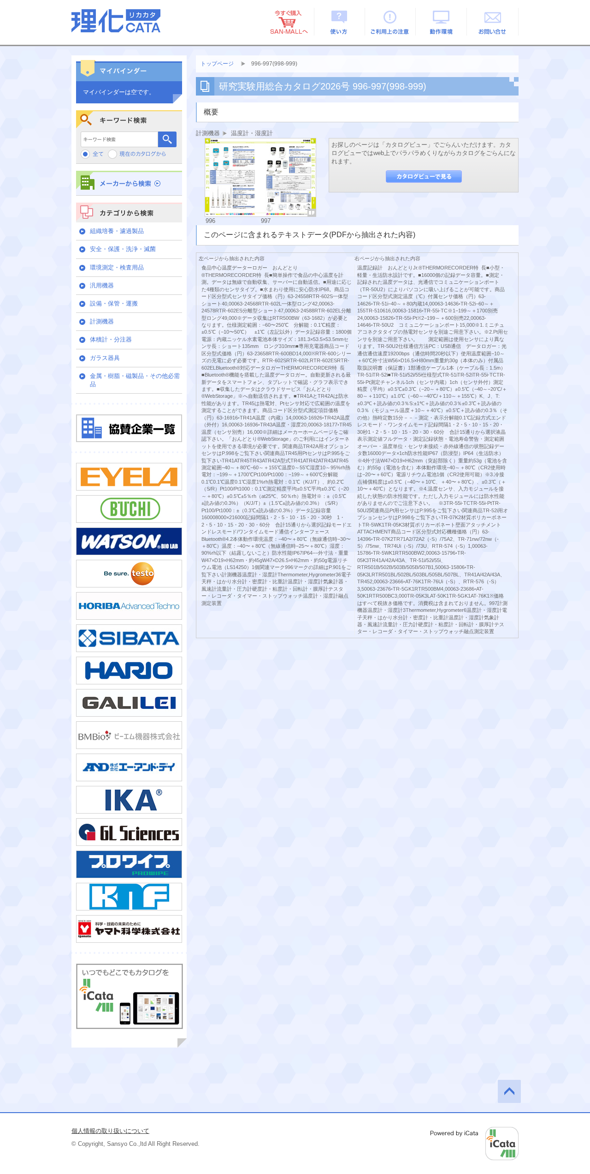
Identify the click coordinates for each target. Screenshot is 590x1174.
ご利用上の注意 (390, 22)
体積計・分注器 (111, 339)
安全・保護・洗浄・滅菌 (123, 249)
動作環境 (441, 22)
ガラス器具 (105, 357)
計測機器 (102, 321)
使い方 (339, 22)
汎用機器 (102, 285)
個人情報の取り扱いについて (110, 1130)
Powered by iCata (475, 1143)
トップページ (217, 63)
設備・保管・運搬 (114, 303)
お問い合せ (493, 22)
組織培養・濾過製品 (117, 231)
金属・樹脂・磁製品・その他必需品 (135, 380)
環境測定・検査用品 (117, 267)
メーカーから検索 (129, 183)
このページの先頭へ (509, 1091)
